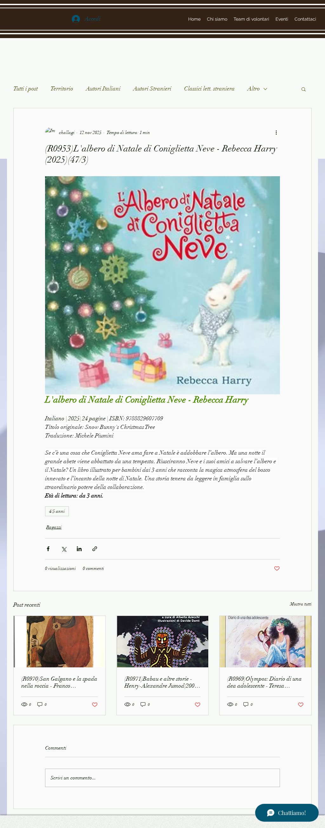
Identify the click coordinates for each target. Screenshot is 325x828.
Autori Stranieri (152, 88)
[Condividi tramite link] (95, 549)
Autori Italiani (103, 88)
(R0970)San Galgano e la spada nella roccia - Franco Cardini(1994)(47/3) (59, 682)
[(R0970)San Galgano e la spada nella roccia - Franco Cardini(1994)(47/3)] (59, 641)
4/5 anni (57, 511)
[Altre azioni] (276, 132)
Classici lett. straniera (209, 88)
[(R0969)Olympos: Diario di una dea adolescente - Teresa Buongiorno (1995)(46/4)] (265, 641)
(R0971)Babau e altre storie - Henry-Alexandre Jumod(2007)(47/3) (161, 682)
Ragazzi (54, 527)
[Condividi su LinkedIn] (79, 549)
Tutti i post (25, 88)
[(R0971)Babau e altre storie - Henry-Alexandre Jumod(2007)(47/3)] (163, 641)
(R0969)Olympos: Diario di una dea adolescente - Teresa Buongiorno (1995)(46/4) (264, 682)
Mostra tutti (301, 604)
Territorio (61, 88)
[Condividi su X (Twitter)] (64, 549)
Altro (254, 88)
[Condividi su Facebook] (48, 549)
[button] (304, 88)
